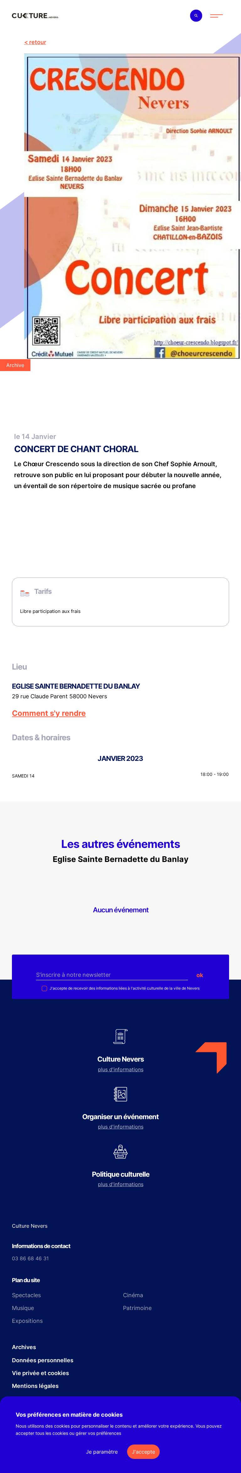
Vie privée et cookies (40, 1373)
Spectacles (26, 1295)
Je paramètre (102, 1452)
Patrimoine (137, 1308)
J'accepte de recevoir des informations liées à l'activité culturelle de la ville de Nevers (124, 988)
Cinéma (133, 1295)
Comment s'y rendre (49, 713)
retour (37, 42)
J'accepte (143, 1452)
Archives (24, 1347)
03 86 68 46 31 (30, 1258)
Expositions (27, 1321)
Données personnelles (42, 1360)
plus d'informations (120, 1069)
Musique (23, 1308)
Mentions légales (35, 1386)
